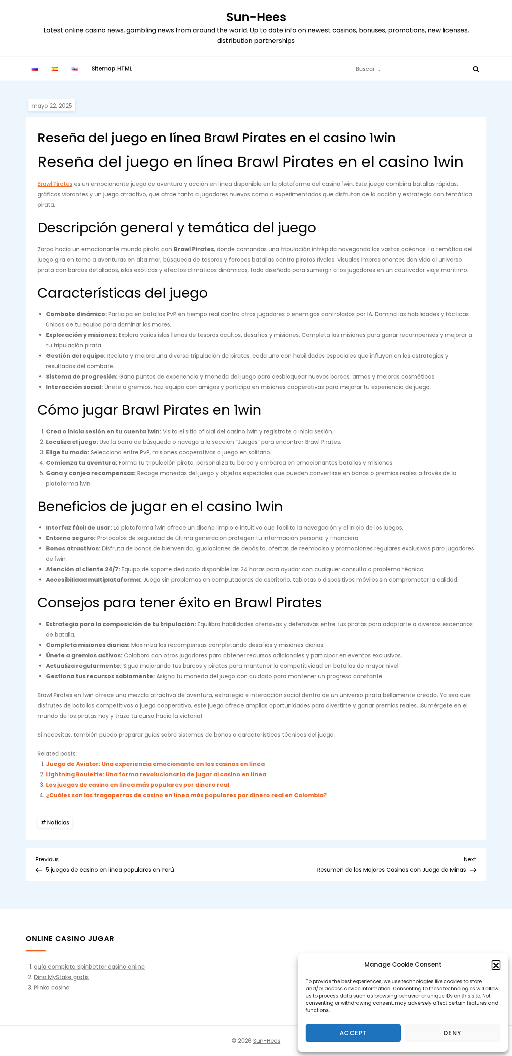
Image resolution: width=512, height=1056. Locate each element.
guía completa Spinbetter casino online (89, 967)
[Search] (476, 69)
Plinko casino (52, 987)
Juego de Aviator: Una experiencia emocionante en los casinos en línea (155, 764)
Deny (453, 1033)
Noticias (58, 822)
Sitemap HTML (112, 68)
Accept (353, 1033)
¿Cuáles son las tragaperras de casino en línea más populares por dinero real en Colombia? (186, 795)
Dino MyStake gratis (61, 977)
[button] (496, 965)
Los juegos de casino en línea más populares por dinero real (137, 785)
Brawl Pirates (55, 184)
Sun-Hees (256, 17)
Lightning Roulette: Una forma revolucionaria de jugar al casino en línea (156, 774)
